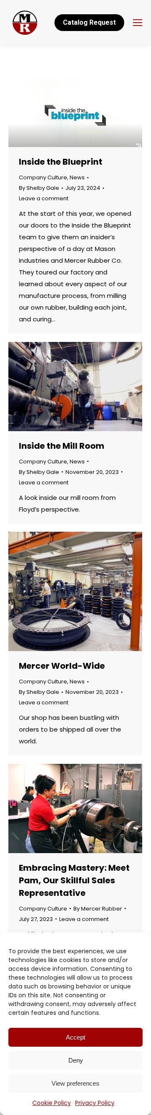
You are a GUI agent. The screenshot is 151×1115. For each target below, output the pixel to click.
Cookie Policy (51, 1103)
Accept (75, 1037)
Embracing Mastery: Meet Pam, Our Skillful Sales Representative (74, 880)
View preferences (75, 1083)
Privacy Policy (95, 1103)
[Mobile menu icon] (138, 23)
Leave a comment (43, 198)
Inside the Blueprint (60, 162)
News (77, 177)
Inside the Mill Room (61, 446)
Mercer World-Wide (62, 666)
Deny (75, 1060)
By (39, 188)
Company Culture (43, 177)
